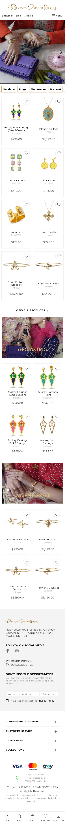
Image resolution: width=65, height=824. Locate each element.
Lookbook (7, 15)
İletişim (29, 15)
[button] (60, 52)
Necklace (9, 89)
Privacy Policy (46, 700)
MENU (59, 15)
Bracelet (55, 89)
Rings (22, 89)
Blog (18, 15)
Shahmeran (38, 89)
